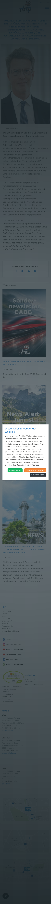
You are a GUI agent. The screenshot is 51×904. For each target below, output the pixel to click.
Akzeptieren (15, 470)
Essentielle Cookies (35, 470)
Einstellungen (37, 475)
